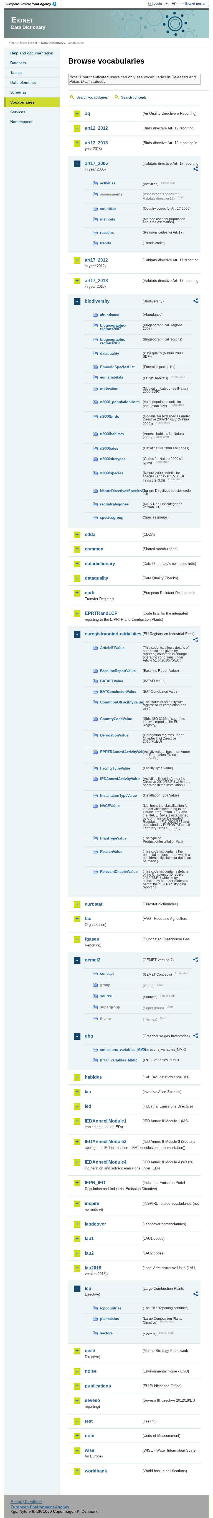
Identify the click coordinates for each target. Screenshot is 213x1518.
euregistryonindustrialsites (113, 634)
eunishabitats (111, 377)
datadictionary (100, 563)
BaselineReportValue (118, 671)
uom (89, 1435)
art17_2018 (96, 280)
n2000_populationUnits (120, 402)
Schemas (18, 92)
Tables (16, 72)
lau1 (89, 1238)
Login (157, 3)
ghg (89, 1036)
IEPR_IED (95, 1182)
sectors (106, 1333)
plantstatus (109, 1319)
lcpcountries (110, 1308)
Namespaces (21, 121)
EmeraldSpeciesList (117, 367)
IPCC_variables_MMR (118, 1060)
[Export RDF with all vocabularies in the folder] (195, 169)
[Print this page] (168, 4)
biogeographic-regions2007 (113, 327)
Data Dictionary (52, 42)
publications (98, 1386)
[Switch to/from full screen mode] (175, 4)
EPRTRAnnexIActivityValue (121, 752)
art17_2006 (96, 163)
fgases (92, 939)
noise (91, 1371)
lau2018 (93, 1268)
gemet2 (92, 960)
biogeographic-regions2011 (113, 341)
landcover (95, 1224)
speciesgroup (111, 517)
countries (108, 209)
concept (107, 973)
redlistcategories (114, 504)
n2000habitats (112, 434)
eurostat (93, 904)
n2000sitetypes (112, 459)
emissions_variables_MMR (121, 1050)
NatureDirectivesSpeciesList (121, 491)
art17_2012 (96, 260)
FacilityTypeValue (115, 768)
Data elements (23, 82)
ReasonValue (111, 852)
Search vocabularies (92, 97)
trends (105, 243)
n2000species (111, 473)
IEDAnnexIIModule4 (105, 1162)
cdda (90, 534)
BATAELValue (111, 681)
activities (107, 183)
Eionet (32, 42)
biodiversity (97, 301)
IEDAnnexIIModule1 (105, 1121)
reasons (107, 233)
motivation (109, 389)
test (89, 1421)
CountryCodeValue (116, 719)
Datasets (18, 63)
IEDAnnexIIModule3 (105, 1141)
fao (88, 918)
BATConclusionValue (118, 692)
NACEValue (110, 806)
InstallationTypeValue (118, 795)
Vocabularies (22, 102)
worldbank (96, 1471)
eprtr (90, 592)
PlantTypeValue (113, 838)
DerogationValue (114, 735)
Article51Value (112, 648)
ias (88, 1091)
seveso (92, 1400)
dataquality (109, 353)
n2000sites (109, 448)
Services (17, 112)
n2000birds (109, 416)
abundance (109, 315)
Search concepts (133, 97)
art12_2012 (96, 128)
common (94, 549)
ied (88, 1106)
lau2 (89, 1253)
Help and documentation (31, 53)
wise (89, 1450)
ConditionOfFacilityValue (121, 702)
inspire (92, 1203)
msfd (90, 1350)
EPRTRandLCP (101, 613)
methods (107, 219)
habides (93, 1077)
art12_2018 (96, 143)
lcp (88, 1288)
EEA (33, 4)
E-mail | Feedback (26, 1501)
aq (87, 113)
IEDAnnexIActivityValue (120, 779)
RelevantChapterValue (119, 872)
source (106, 996)
